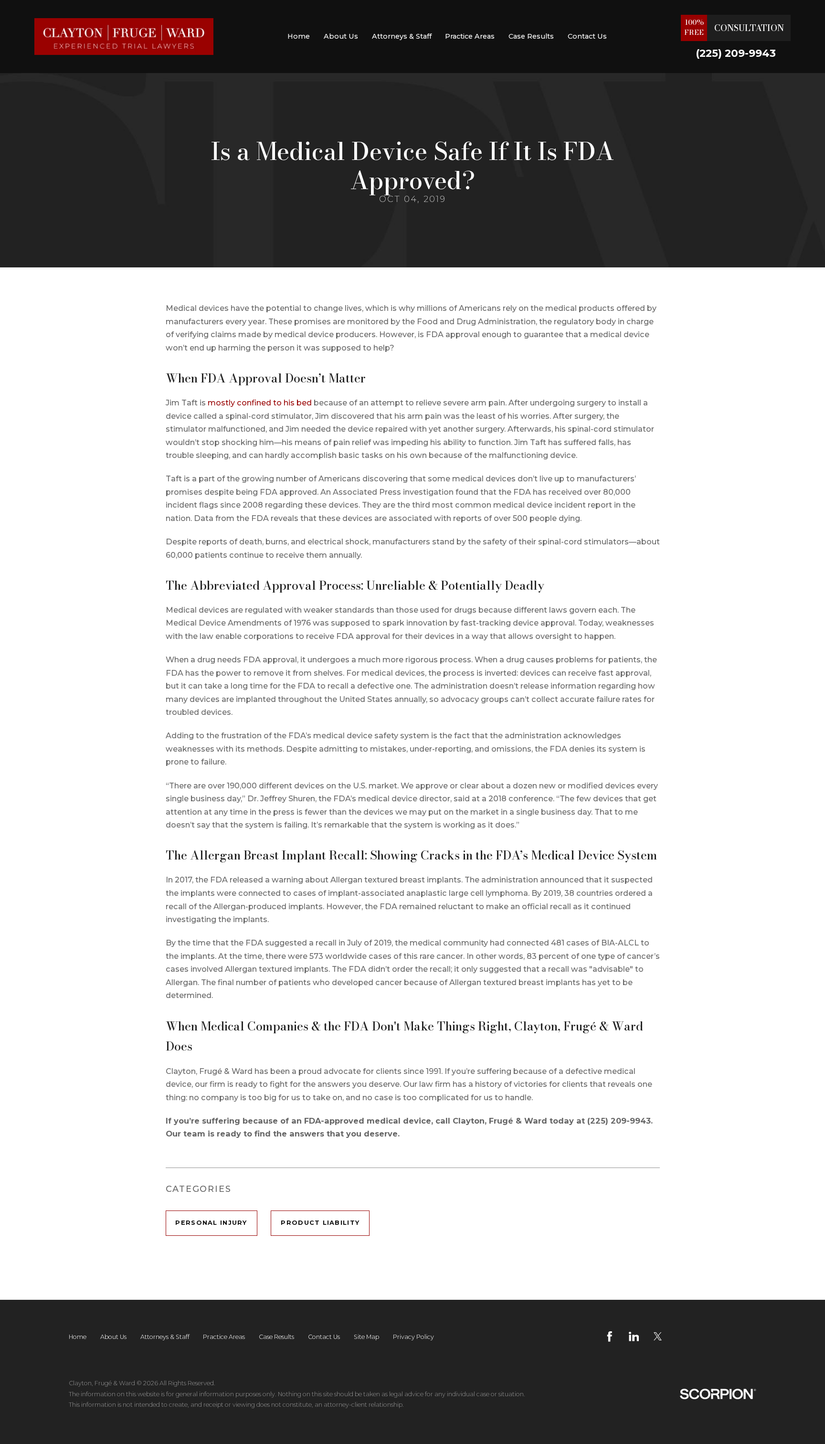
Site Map (366, 1336)
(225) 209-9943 (736, 53)
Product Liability (320, 1222)
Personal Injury (211, 1222)
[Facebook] (609, 1336)
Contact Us (587, 36)
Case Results (531, 36)
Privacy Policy (413, 1336)
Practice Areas (470, 36)
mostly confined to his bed (260, 402)
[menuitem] (299, 37)
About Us (341, 36)
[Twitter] (658, 1336)
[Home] (123, 36)
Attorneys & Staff (402, 36)
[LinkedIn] (634, 1336)
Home (298, 36)
